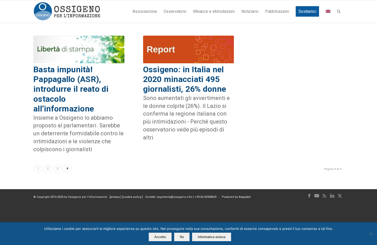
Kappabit (245, 197)
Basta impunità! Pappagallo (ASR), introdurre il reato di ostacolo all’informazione (71, 89)
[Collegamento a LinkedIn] (332, 196)
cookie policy (132, 197)
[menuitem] (144, 11)
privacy (115, 197)
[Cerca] (339, 11)
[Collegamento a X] (340, 196)
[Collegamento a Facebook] (309, 196)
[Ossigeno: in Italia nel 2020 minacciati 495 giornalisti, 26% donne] (188, 49)
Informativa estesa (211, 237)
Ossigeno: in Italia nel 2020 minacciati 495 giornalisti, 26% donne (184, 79)
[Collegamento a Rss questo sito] (324, 196)
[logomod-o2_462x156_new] (66, 11)
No (182, 237)
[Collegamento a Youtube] (317, 196)
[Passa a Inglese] (328, 11)
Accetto (160, 237)
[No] (370, 233)
